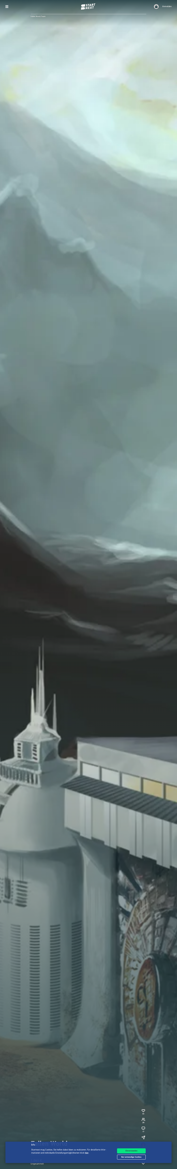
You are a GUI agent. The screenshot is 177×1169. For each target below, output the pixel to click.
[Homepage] (88, 6)
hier (87, 1153)
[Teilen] (143, 1137)
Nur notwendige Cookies (131, 1157)
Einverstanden (131, 1151)
